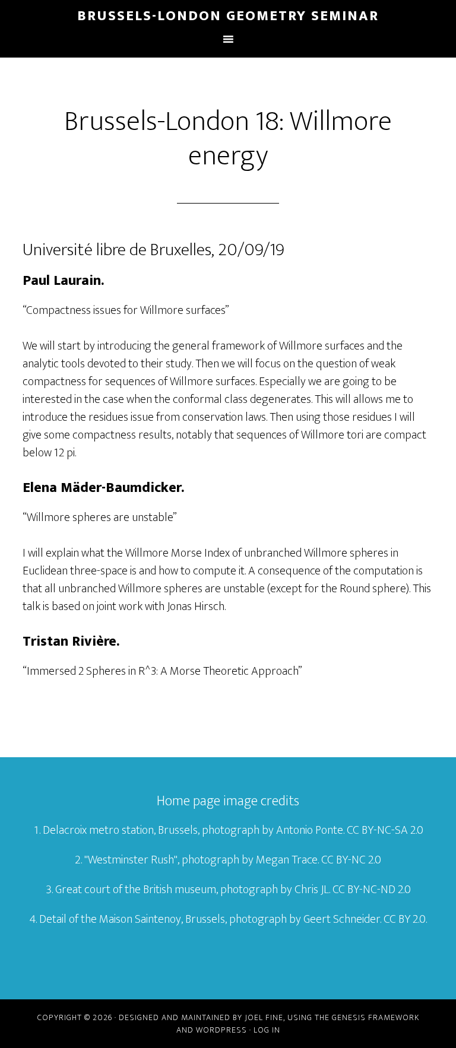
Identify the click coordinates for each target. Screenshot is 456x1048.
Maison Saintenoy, (141, 919)
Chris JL (311, 889)
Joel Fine (264, 1017)
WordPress (221, 1030)
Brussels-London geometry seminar (228, 16)
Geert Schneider (341, 919)
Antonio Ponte (309, 830)
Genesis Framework (375, 1017)
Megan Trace (287, 860)
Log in (267, 1030)
